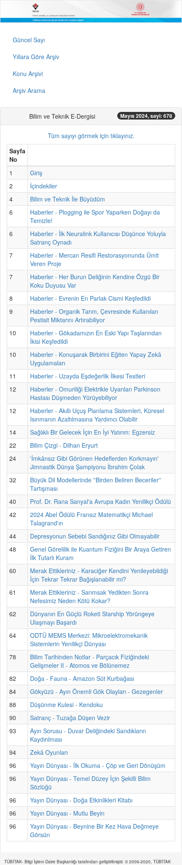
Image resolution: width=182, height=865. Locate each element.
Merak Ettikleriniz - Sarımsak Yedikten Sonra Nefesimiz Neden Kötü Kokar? (89, 596)
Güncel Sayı (29, 39)
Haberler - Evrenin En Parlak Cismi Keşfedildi (90, 298)
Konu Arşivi (28, 73)
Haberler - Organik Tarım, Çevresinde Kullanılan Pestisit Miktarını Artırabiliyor (94, 315)
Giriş (36, 173)
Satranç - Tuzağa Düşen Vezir (70, 717)
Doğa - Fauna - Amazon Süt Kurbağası (82, 678)
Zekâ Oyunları (49, 752)
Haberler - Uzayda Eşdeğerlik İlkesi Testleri (87, 376)
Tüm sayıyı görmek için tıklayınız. (91, 135)
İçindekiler (43, 186)
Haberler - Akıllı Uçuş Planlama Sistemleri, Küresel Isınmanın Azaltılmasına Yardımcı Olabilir (97, 414)
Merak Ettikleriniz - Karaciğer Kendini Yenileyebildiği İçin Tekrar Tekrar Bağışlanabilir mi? (99, 574)
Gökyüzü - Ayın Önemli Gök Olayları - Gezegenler (96, 691)
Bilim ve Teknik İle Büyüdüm (67, 199)
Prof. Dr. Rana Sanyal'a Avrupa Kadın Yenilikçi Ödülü (100, 501)
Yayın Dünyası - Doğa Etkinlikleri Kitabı (81, 800)
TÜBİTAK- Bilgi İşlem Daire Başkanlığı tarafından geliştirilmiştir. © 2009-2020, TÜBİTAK (87, 862)
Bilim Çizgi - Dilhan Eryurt (64, 445)
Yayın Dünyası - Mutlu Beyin (67, 813)
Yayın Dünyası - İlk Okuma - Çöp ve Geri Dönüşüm (97, 765)
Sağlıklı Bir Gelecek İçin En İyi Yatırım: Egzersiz (92, 432)
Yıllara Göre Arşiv (36, 56)
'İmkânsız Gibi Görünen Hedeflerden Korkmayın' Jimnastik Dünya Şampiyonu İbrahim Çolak (94, 462)
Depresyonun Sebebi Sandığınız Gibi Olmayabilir (95, 536)
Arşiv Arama (29, 90)
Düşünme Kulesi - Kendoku (66, 704)
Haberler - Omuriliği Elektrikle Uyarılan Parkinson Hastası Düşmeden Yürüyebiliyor (95, 393)
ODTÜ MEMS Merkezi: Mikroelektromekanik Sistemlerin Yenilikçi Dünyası (89, 639)
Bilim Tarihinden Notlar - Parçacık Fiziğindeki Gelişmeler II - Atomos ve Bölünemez (89, 661)
